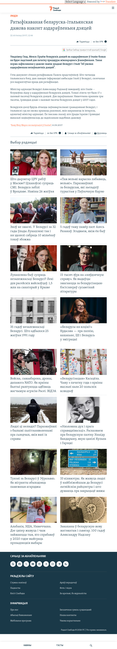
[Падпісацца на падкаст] (39, 564)
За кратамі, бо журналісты (73, 593)
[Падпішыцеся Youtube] (33, 564)
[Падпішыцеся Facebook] (19, 564)
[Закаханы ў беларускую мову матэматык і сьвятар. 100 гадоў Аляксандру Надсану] (83, 510)
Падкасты (15, 588)
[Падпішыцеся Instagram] (52, 564)
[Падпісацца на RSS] (65, 564)
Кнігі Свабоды (17, 593)
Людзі (14, 16)
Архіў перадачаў (68, 582)
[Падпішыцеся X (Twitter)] (26, 564)
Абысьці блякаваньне (21, 615)
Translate (110, 2)
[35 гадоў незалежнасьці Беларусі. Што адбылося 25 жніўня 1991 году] (33, 310)
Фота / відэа (66, 588)
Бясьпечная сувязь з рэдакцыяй (75, 610)
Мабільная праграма (20, 621)
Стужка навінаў (18, 582)
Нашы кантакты (68, 615)
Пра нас (14, 610)
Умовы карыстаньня (70, 621)
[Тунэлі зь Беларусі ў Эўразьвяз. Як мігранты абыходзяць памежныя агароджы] (33, 462)
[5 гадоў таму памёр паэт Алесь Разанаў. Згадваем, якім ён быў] (83, 210)
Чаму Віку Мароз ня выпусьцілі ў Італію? (31, 125)
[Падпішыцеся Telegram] (59, 564)
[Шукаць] (91, 645)
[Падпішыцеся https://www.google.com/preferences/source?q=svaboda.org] (13, 564)
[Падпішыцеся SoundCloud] (46, 564)
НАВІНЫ (27, 645)
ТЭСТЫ (59, 645)
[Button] (82, 42)
